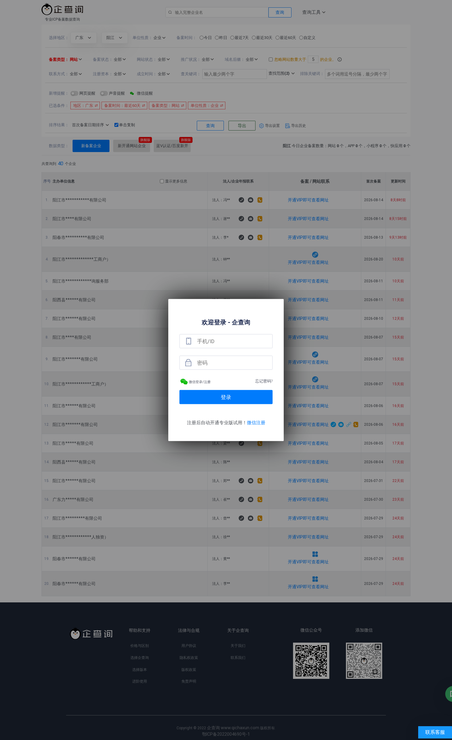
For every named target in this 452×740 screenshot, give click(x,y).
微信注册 (256, 422)
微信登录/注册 (200, 382)
